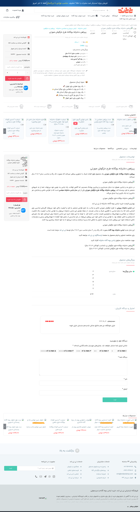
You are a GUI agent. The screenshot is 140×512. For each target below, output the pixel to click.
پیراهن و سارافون (49, 28)
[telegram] (45, 477)
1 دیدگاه (77, 42)
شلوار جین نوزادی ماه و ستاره (36, 427)
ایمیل (124, 389)
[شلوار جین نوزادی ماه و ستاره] (36, 421)
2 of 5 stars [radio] (104, 351)
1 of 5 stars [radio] (122, 351)
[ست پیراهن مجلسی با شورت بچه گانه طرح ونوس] (104, 120)
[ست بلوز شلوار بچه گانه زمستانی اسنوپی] (13, 421)
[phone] (36, 477)
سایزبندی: (27, 67)
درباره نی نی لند (73, 478)
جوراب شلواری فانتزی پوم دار (81, 427)
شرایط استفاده (101, 474)
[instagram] (54, 477)
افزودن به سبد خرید (14, 78)
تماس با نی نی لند (73, 474)
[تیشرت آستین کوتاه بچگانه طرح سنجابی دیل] (13, 120)
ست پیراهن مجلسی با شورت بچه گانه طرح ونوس (104, 130)
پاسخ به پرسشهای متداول (97, 467)
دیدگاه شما (122, 357)
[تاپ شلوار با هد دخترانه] (126, 119)
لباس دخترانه (82, 28)
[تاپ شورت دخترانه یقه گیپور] (126, 421)
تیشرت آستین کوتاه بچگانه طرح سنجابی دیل (13, 130)
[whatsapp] (50, 477)
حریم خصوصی (101, 478)
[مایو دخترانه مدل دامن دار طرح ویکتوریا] (36, 120)
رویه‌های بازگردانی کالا (99, 470)
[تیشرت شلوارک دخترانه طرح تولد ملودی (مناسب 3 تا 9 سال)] (59, 121)
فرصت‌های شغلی (73, 470)
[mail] (41, 477)
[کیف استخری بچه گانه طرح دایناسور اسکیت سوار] (104, 421)
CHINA (82, 46)
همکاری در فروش (73, 467)
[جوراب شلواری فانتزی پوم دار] (81, 421)
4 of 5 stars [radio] (69, 351)
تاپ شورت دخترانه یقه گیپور (126, 427)
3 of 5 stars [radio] (86, 351)
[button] (135, 131)
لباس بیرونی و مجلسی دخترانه (66, 28)
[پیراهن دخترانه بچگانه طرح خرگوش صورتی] (111, 28)
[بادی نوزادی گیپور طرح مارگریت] (81, 120)
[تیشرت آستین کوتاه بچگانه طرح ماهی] (59, 421)
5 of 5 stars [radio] (51, 351)
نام (125, 379)
